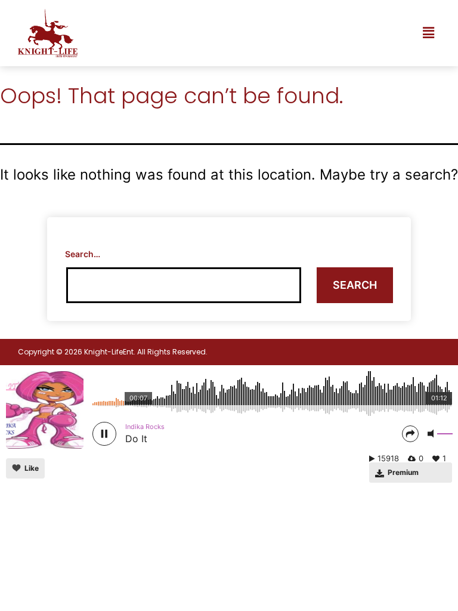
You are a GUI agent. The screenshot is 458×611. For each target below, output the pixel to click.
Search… (82, 254)
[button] (428, 33)
